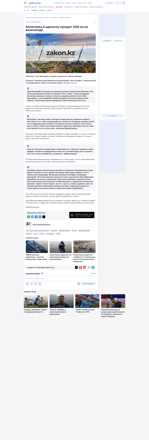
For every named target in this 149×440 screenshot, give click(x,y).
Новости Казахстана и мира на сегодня (37, 17)
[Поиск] (123, 2)
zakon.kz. (73, 83)
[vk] (40, 216)
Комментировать (88, 284)
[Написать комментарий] (61, 278)
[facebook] (36, 216)
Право (89, 3)
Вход (94, 273)
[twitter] (43, 216)
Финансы (68, 3)
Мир (62, 3)
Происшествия (82, 3)
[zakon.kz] (35, 3)
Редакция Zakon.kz (65, 17)
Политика (57, 3)
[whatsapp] (28, 216)
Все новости (54, 17)
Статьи (74, 3)
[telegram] (32, 216)
